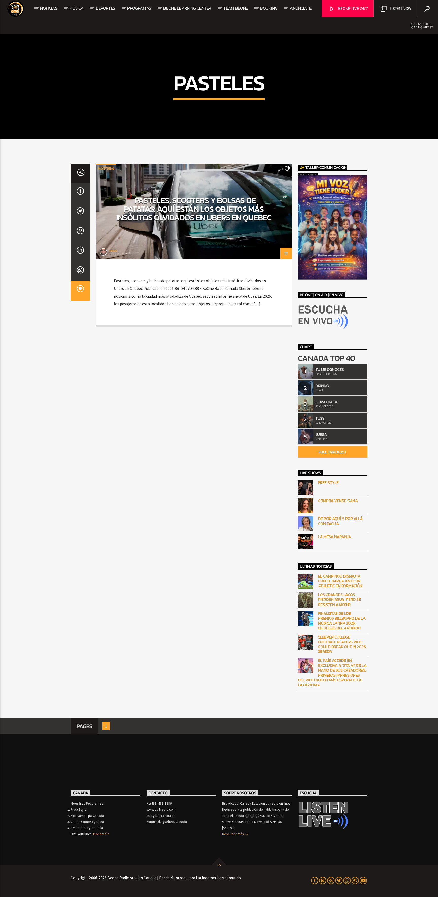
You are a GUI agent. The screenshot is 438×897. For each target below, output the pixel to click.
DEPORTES (105, 8)
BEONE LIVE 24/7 (352, 8)
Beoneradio (101, 834)
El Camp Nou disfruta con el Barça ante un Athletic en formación (340, 581)
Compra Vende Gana (338, 500)
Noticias (48, 8)
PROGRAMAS (139, 8)
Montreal (106, 168)
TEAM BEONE (235, 8)
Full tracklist (332, 452)
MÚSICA (76, 8)
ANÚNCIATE (301, 8)
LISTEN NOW (400, 8)
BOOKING (269, 8)
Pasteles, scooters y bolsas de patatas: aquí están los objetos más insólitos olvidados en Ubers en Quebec (193, 208)
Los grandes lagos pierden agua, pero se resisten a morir (339, 599)
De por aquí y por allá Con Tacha (340, 521)
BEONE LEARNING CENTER (187, 8)
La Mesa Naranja (334, 536)
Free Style (328, 482)
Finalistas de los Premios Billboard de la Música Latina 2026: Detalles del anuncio (342, 621)
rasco (113, 250)
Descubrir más (233, 834)
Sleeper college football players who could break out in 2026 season (342, 644)
